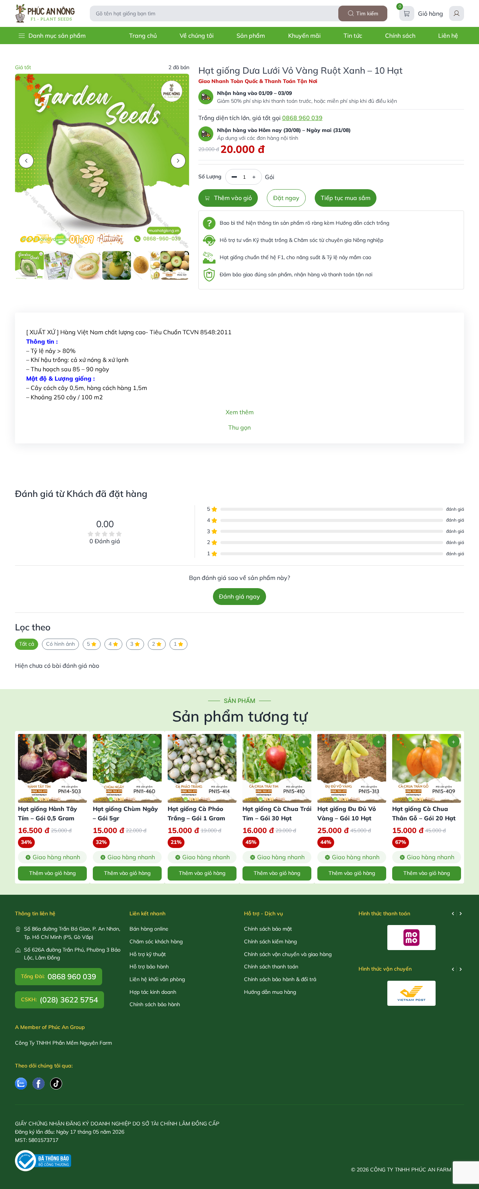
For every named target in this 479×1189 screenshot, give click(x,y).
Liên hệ (448, 35)
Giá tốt (23, 67)
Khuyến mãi (304, 35)
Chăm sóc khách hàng (156, 941)
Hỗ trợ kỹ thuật (147, 954)
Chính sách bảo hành (154, 1004)
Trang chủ (143, 35)
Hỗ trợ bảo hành (149, 966)
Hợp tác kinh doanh (152, 992)
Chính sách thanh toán (271, 966)
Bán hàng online (148, 928)
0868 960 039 (302, 118)
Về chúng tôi (197, 35)
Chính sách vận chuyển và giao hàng (288, 954)
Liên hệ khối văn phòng (157, 979)
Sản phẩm (251, 35)
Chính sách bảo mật (268, 928)
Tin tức (353, 35)
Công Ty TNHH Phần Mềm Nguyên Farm (63, 1042)
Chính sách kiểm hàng (270, 941)
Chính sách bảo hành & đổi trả (280, 979)
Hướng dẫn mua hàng (270, 992)
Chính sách (400, 35)
